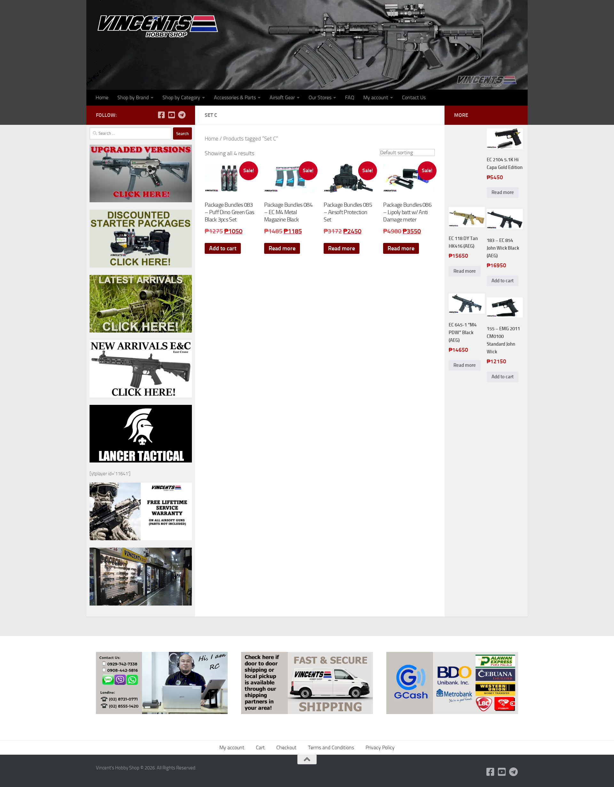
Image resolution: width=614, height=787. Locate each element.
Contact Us (414, 97)
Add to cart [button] (222, 248)
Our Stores (320, 97)
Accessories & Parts (235, 97)
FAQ (349, 97)
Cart (260, 747)
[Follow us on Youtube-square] (171, 115)
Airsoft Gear (282, 97)
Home (102, 97)
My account (375, 97)
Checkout (286, 747)
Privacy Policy (380, 747)
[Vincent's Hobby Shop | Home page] (160, 26)
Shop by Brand (133, 97)
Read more (282, 248)
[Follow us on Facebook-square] (161, 115)
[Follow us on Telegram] (181, 115)
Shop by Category (181, 97)
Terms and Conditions (331, 747)
